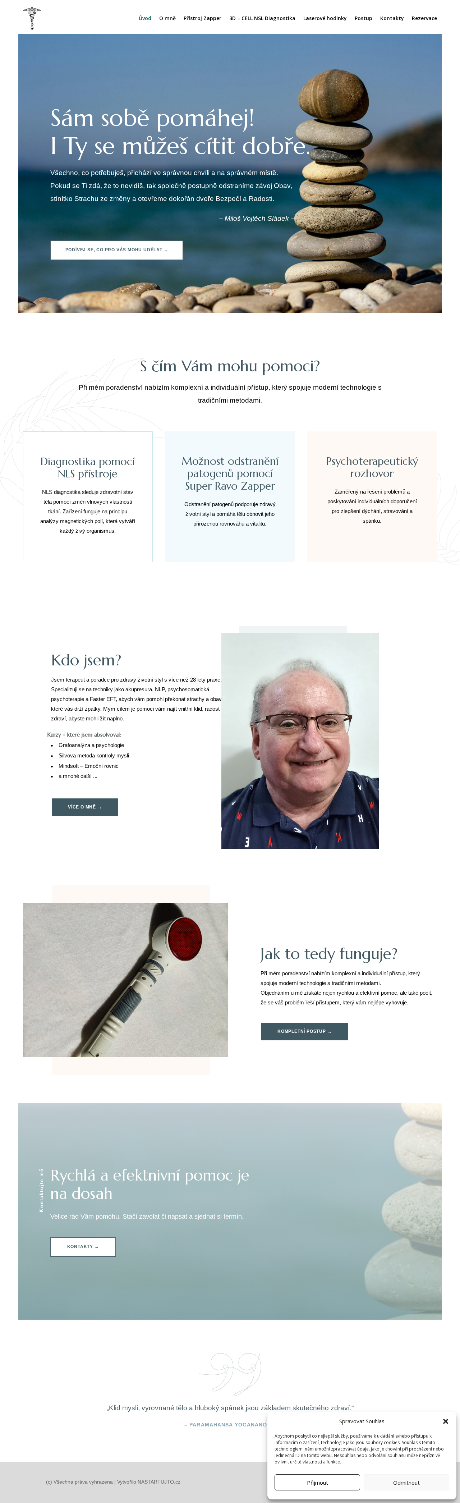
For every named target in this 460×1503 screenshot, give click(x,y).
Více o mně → (85, 807)
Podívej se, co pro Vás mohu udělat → (117, 249)
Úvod (145, 18)
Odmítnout (406, 1482)
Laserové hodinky (325, 18)
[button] (445, 1421)
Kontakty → (83, 1246)
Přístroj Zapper (202, 18)
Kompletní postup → (304, 1031)
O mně (167, 18)
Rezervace (424, 18)
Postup (363, 18)
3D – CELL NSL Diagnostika (262, 18)
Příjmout (317, 1482)
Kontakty (392, 18)
